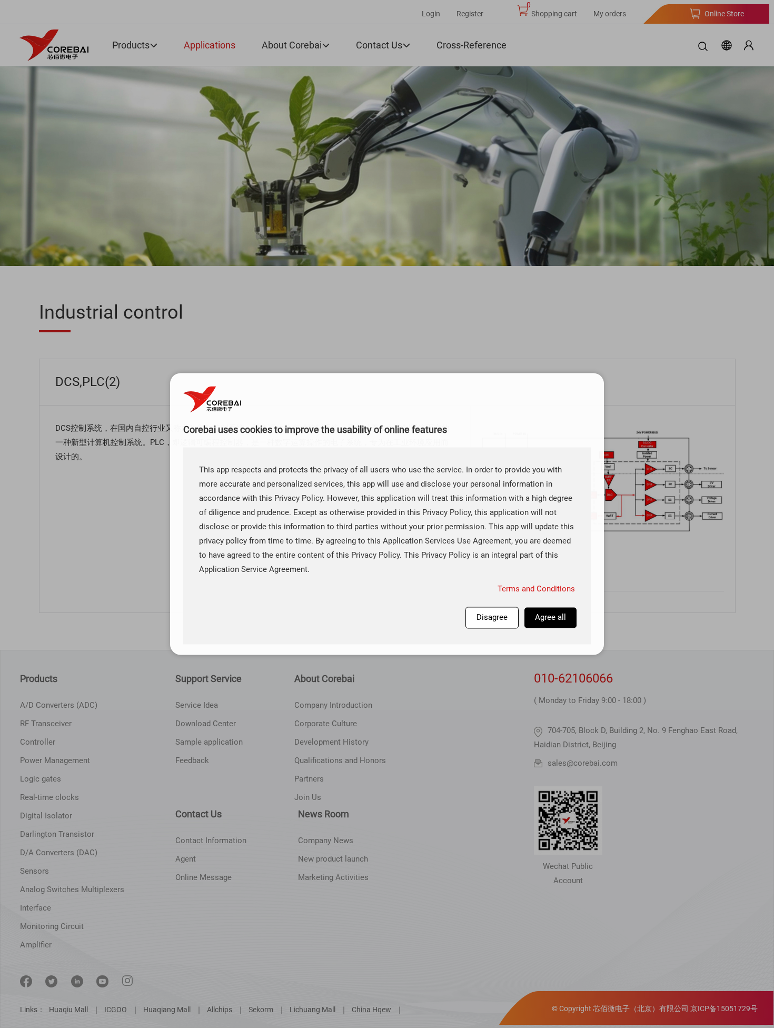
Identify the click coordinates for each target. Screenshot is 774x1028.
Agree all (550, 617)
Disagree (492, 617)
